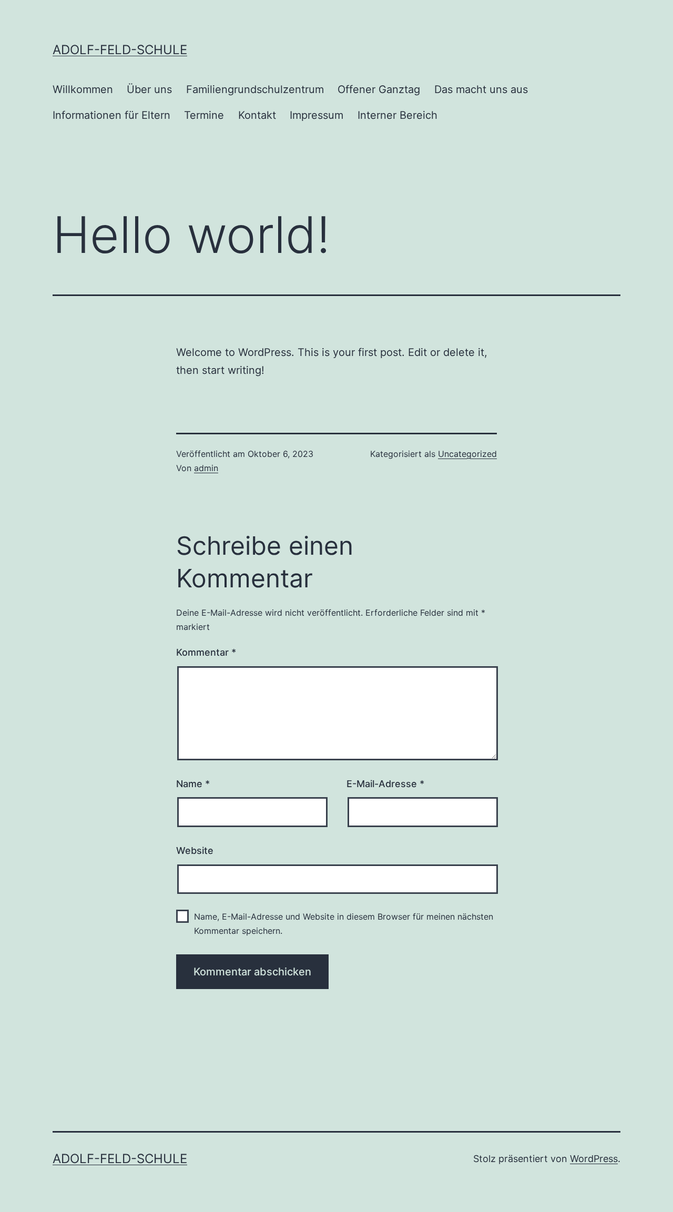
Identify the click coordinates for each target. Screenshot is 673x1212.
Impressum (316, 115)
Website (194, 850)
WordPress (594, 1158)
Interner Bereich (397, 115)
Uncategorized (467, 454)
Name (193, 783)
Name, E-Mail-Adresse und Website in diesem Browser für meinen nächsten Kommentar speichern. (343, 923)
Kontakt (257, 115)
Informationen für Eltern (111, 115)
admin (206, 468)
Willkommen (83, 89)
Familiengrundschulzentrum (255, 89)
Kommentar (206, 652)
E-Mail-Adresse (385, 783)
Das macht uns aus (481, 89)
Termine (204, 115)
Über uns (149, 89)
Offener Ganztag (379, 89)
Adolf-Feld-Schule (120, 49)
